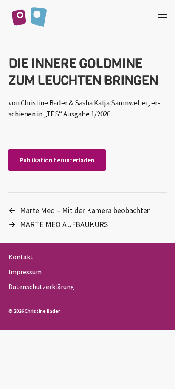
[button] (162, 17)
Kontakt (20, 257)
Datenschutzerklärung (41, 286)
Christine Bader (42, 311)
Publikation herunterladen (57, 160)
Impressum (25, 271)
